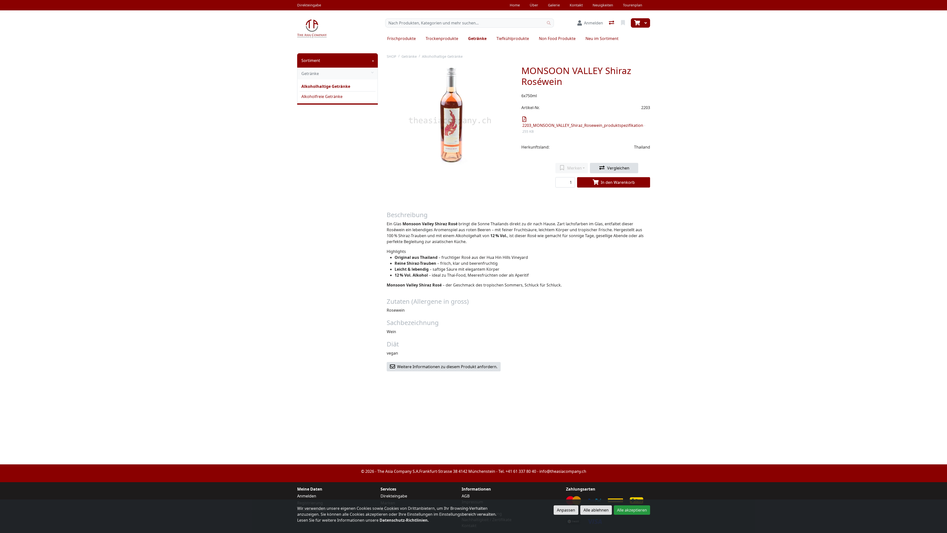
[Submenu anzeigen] (373, 60)
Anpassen (566, 510)
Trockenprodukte (442, 38)
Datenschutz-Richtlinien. (404, 520)
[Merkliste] (623, 23)
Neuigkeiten (603, 5)
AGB (466, 496)
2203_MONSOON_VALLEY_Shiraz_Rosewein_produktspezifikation (583, 128)
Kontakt (576, 5)
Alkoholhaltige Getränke (325, 86)
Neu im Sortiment (602, 38)
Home (515, 5)
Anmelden (306, 496)
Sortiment (310, 60)
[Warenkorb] (636, 23)
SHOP (391, 56)
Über (534, 5)
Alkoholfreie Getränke (322, 96)
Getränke (477, 38)
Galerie (554, 5)
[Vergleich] (612, 23)
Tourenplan (632, 5)
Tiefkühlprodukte (512, 38)
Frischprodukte (401, 38)
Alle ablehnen (596, 510)
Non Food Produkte (557, 38)
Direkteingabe (394, 496)
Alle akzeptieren (632, 510)
